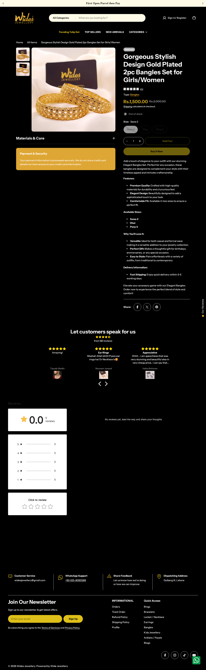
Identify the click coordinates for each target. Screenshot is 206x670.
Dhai (147, 130)
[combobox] (97, 18)
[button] (100, 383)
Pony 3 (161, 130)
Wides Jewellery (26, 666)
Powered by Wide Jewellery (52, 666)
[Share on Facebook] (137, 307)
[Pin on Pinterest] (157, 307)
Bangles (134, 94)
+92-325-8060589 (75, 580)
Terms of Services (50, 627)
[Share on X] (147, 307)
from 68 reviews (103, 340)
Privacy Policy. (72, 627)
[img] (131, 89)
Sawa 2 (132, 130)
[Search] (141, 18)
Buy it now (157, 151)
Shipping (127, 106)
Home (19, 42)
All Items (32, 42)
